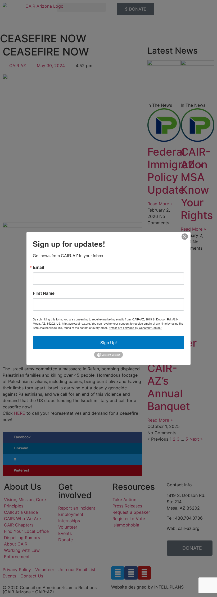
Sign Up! (108, 342)
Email (38, 267)
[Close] (184, 237)
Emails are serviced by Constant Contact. (135, 327)
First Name (44, 293)
